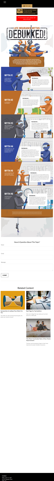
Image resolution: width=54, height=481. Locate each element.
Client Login (28, 6)
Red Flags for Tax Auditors (34, 311)
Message (3, 262)
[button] (27, 18)
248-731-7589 (8, 477)
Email (2, 253)
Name (2, 245)
